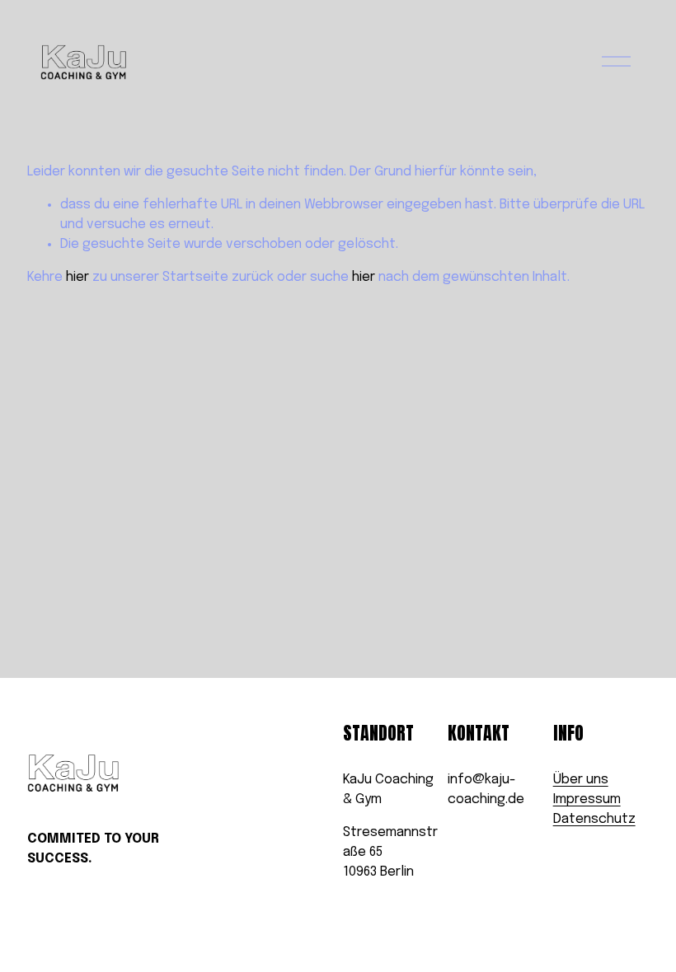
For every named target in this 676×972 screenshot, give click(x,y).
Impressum (587, 799)
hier (77, 277)
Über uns (580, 780)
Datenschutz (594, 819)
